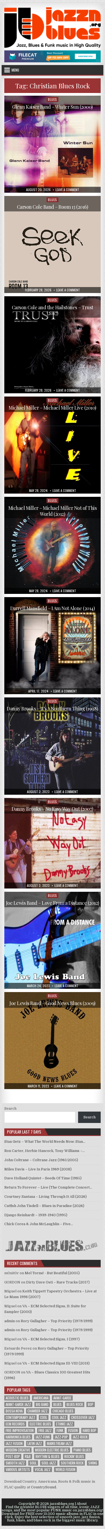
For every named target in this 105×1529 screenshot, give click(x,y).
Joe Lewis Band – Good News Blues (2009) (52, 1003)
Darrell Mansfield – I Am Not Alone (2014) (52, 608)
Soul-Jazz (48, 1463)
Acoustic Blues (17, 1398)
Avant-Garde (62, 1398)
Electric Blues (40, 1424)
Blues (52, 99)
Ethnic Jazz (64, 1424)
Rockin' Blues (74, 1456)
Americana (40, 1398)
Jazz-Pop (61, 1437)
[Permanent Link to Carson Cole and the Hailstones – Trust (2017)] (52, 344)
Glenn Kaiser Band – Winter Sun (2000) (52, 107)
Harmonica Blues (18, 1437)
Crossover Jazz (83, 1417)
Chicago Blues (63, 1411)
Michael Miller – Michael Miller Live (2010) (52, 407)
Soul (33, 1463)
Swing (92, 1463)
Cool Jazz (59, 1417)
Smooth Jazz (15, 1463)
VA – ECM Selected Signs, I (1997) (51, 1339)
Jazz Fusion (14, 1443)
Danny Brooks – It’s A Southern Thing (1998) (52, 708)
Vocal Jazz (43, 1469)
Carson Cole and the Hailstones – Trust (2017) (52, 310)
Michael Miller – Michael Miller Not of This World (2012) (52, 511)
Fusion (73, 1430)
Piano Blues (82, 1450)
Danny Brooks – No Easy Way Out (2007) (52, 809)
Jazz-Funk (43, 1437)
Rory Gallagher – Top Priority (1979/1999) (57, 1321)
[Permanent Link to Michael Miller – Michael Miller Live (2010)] (52, 445)
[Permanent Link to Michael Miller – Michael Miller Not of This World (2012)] (52, 545)
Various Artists (18, 1469)
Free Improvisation (20, 1430)
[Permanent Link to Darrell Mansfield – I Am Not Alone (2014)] (52, 645)
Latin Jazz (34, 1443)
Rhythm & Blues (48, 1456)
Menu (15, 70)
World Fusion (65, 1469)
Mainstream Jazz (59, 1443)
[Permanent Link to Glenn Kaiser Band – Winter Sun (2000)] (52, 144)
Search (10, 1108)
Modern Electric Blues (52, 1450)
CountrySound (43, 1487)
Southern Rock (72, 1463)
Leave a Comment (67, 189)
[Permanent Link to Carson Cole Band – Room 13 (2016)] (52, 244)
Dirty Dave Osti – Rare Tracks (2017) (58, 1282)
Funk (60, 1430)
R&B (28, 1456)
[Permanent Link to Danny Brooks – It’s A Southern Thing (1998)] (52, 745)
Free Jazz (45, 1430)
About (82, 1504)
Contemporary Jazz (20, 1417)
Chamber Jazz (37, 1411)
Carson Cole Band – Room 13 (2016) (52, 207)
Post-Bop (13, 1456)
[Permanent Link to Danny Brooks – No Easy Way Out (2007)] (52, 843)
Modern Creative (18, 1450)
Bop (90, 1404)
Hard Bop (89, 1430)
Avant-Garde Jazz (18, 1404)
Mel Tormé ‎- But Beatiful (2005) (52, 1273)
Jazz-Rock (80, 1437)
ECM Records (15, 1424)
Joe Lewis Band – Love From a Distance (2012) (52, 903)
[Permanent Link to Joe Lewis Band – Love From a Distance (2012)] (52, 940)
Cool (43, 1417)
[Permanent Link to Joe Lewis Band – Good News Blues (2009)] (52, 1040)
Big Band (42, 1404)
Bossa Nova (14, 1411)
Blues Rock (74, 1404)
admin (9, 1321)
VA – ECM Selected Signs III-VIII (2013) (56, 1363)
